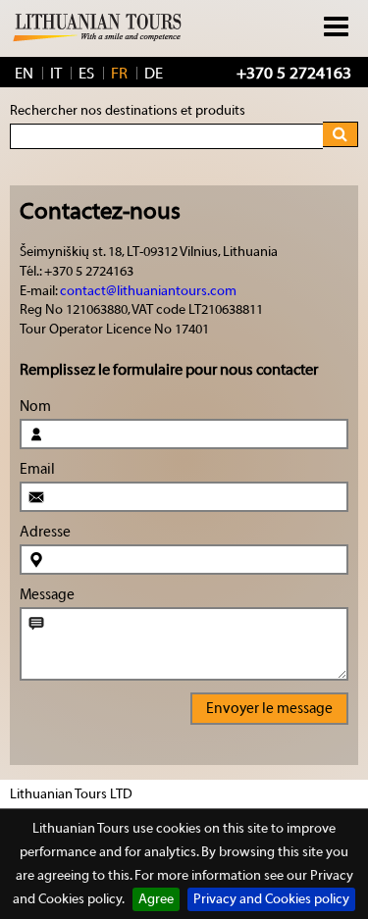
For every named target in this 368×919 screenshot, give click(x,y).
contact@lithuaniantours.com (148, 291)
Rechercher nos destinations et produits (127, 111)
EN (24, 73)
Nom (35, 406)
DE (153, 73)
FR (119, 73)
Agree (156, 899)
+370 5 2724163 (294, 73)
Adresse (45, 532)
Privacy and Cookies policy (271, 899)
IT (56, 73)
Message (47, 595)
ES (86, 73)
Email (37, 469)
